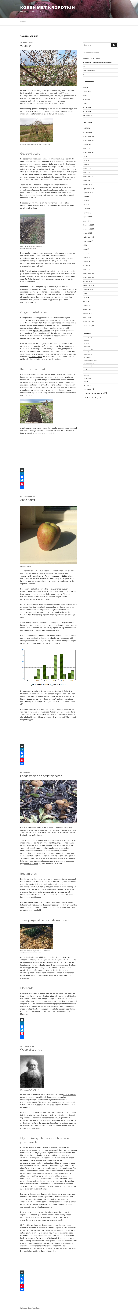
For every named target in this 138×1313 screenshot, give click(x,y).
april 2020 (86, 209)
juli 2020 (86, 197)
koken (85, 103)
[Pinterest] (48, 483)
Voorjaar (25, 45)
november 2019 (88, 229)
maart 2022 (87, 144)
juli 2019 (86, 245)
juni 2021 (86, 160)
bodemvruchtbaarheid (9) (95, 393)
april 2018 (86, 306)
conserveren (87, 91)
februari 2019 (87, 265)
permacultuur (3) (88, 337)
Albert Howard (29, 1225)
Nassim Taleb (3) (88, 354)
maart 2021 (87, 168)
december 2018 (88, 273)
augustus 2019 (88, 241)
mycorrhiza (47, 615)
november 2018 (88, 277)
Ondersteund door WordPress (30, 1308)
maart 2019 (87, 261)
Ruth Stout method (53, 256)
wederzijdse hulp (31, 864)
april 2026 (86, 128)
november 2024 (88, 136)
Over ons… (24, 22)
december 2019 (88, 225)
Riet (84, 66)
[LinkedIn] (48, 473)
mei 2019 (86, 253)
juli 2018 (86, 293)
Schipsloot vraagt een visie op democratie (97, 62)
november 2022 (88, 140)
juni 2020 (86, 201)
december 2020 (88, 176)
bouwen (85, 87)
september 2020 (88, 189)
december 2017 (88, 322)
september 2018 (88, 285)
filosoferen (86, 99)
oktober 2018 (87, 281)
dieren (85, 95)
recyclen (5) (87, 375)
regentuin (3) (87, 340)
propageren (87, 111)
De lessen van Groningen (91, 58)
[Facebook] (48, 477)
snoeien (60, 589)
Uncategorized (88, 115)
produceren (87, 107)
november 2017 (88, 326)
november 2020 (88, 180)
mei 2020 (86, 205)
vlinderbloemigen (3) (89, 363)
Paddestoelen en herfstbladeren (41, 776)
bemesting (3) (87, 357)
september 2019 (88, 237)
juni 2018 (86, 297)
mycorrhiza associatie (41, 331)
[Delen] (48, 487)
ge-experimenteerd (28, 274)
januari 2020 (87, 221)
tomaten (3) (87, 346)
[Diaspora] (48, 470)
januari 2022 (87, 148)
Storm (85, 74)
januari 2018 (87, 318)
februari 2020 (87, 217)
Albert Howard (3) (88, 349)
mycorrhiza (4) (88, 366)
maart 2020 (87, 213)
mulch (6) (87, 382)
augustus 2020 (88, 193)
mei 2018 (86, 302)
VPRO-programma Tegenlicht (58, 628)
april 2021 (86, 164)
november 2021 (88, 152)
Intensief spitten (35, 356)
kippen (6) (87, 385)
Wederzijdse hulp (31, 1049)
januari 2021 (87, 172)
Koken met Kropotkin (47, 7)
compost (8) (89, 389)
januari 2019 (87, 269)
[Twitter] (48, 480)
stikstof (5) (87, 378)
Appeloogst (27, 499)
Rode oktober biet (89, 70)
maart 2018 (87, 310)
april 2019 (86, 257)
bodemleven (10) (92, 397)
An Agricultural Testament (46, 1238)
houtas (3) (86, 343)
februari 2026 (87, 132)
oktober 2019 (87, 233)
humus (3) (86, 351)
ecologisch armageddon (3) (90, 360)
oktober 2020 (87, 184)
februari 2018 (87, 314)
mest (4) (86, 372)
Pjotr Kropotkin (69, 1094)
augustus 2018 (88, 289)
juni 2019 (86, 249)
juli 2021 (85, 156)
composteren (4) (88, 369)
